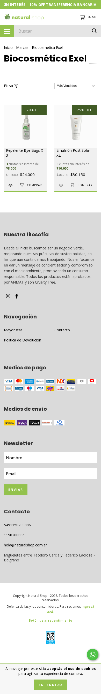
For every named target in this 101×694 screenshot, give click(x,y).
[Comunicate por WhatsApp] (92, 654)
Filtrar (9, 85)
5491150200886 (17, 524)
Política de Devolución (22, 340)
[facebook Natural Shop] (16, 295)
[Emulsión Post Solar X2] (61, 185)
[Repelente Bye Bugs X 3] (11, 185)
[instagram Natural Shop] (8, 295)
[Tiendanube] (50, 655)
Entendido (50, 685)
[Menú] (7, 31)
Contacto (62, 329)
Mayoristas (13, 329)
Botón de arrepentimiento (50, 620)
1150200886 (14, 534)
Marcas (22, 47)
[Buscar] (94, 30)
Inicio (8, 47)
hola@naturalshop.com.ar (25, 545)
